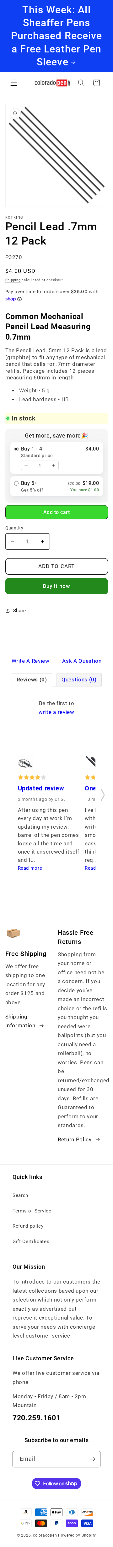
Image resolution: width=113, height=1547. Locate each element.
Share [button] (19, 610)
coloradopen (45, 1535)
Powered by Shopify (77, 1535)
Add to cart (56, 512)
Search (20, 1195)
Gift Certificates (31, 1241)
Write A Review (31, 661)
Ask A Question (81, 661)
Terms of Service (32, 1211)
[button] (13, 82)
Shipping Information (20, 1021)
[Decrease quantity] (26, 465)
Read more (30, 868)
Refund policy (28, 1226)
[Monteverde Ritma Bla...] (25, 764)
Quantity (14, 527)
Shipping (13, 280)
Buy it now (57, 586)
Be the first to (56, 708)
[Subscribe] (92, 1459)
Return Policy (75, 1140)
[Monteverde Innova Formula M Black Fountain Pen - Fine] (92, 764)
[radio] (56, 458)
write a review (56, 712)
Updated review (41, 788)
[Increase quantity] (53, 465)
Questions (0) (79, 680)
